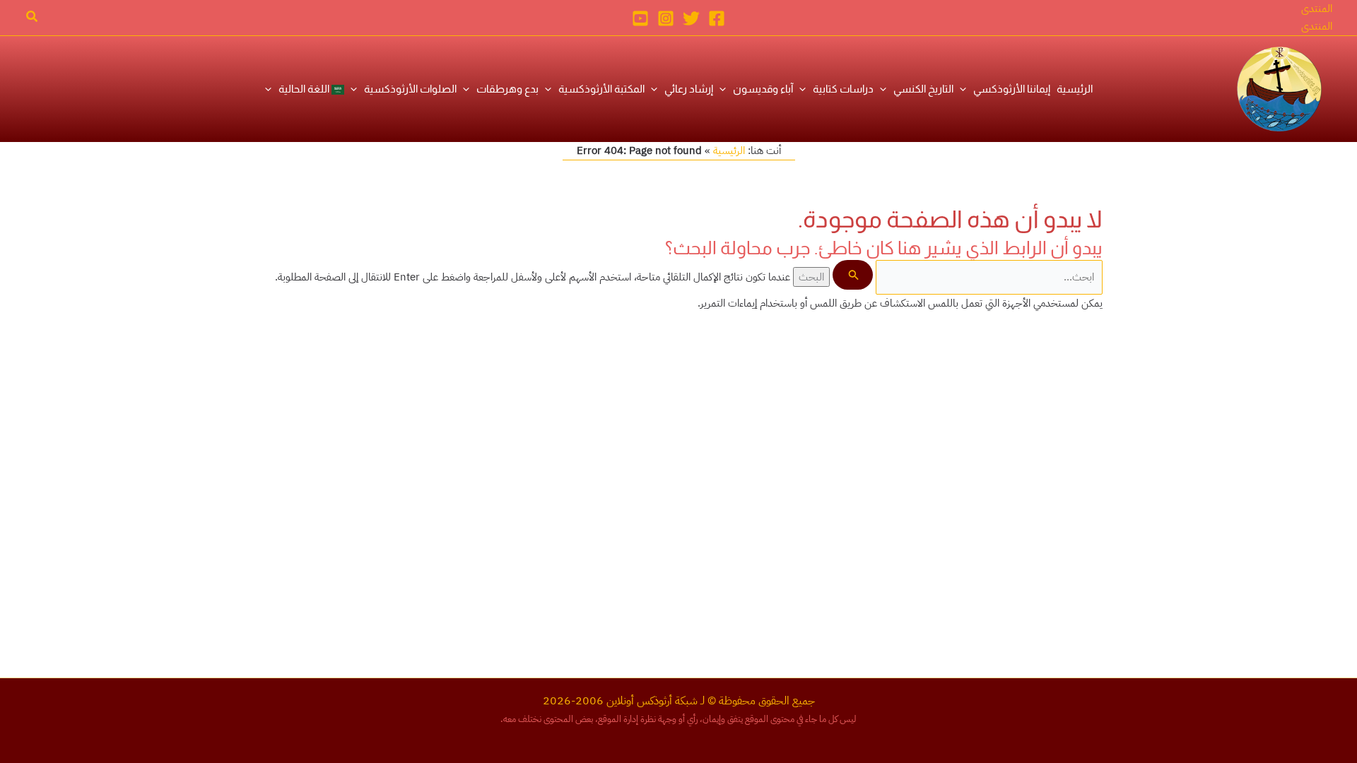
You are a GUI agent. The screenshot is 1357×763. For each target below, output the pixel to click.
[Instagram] (665, 18)
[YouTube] (640, 18)
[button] (1316, 9)
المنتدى (1316, 26)
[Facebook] (716, 18)
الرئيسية (729, 150)
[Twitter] (691, 18)
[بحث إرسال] (852, 275)
